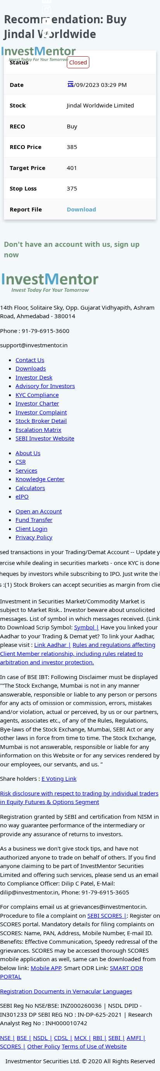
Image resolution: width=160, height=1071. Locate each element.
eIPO (22, 496)
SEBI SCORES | (107, 915)
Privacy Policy (34, 537)
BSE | (24, 1038)
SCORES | (13, 1046)
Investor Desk (34, 377)
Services (26, 470)
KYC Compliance (37, 395)
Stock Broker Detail (41, 421)
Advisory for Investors (45, 386)
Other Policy (43, 1046)
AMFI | (136, 1038)
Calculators (30, 488)
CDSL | (63, 1038)
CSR (21, 461)
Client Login (31, 528)
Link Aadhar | (52, 644)
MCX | (82, 1038)
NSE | (7, 1038)
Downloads (31, 368)
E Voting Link (59, 778)
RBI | (100, 1038)
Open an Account (39, 511)
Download (81, 209)
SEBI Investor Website (45, 438)
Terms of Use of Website (94, 1046)
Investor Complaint (41, 412)
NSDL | (42, 1038)
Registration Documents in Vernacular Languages (66, 991)
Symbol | (86, 627)
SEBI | (116, 1038)
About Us (28, 453)
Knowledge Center (40, 479)
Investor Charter (37, 403)
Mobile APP (46, 968)
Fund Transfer (34, 519)
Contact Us (30, 360)
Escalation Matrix (38, 429)
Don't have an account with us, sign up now (71, 249)
